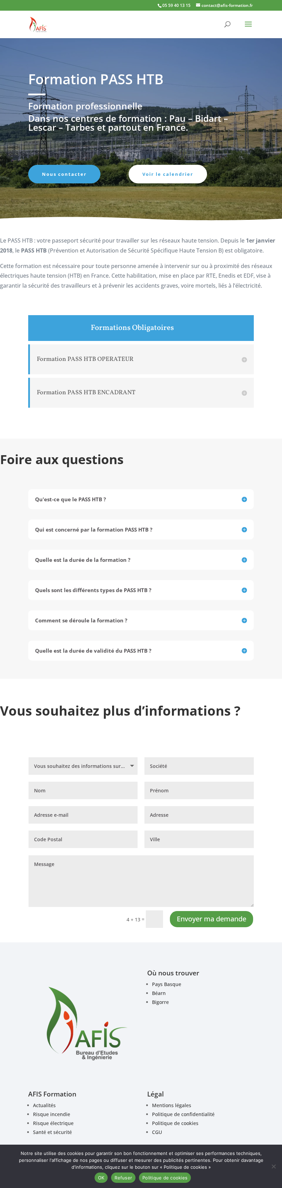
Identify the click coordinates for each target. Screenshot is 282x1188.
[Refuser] (273, 1166)
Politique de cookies (175, 1123)
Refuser (123, 1177)
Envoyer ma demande (211, 918)
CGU (157, 1132)
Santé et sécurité (52, 1132)
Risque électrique (53, 1123)
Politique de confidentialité (183, 1114)
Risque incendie (51, 1114)
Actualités (44, 1105)
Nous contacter (64, 174)
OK (101, 1177)
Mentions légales (171, 1105)
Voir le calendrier (167, 174)
